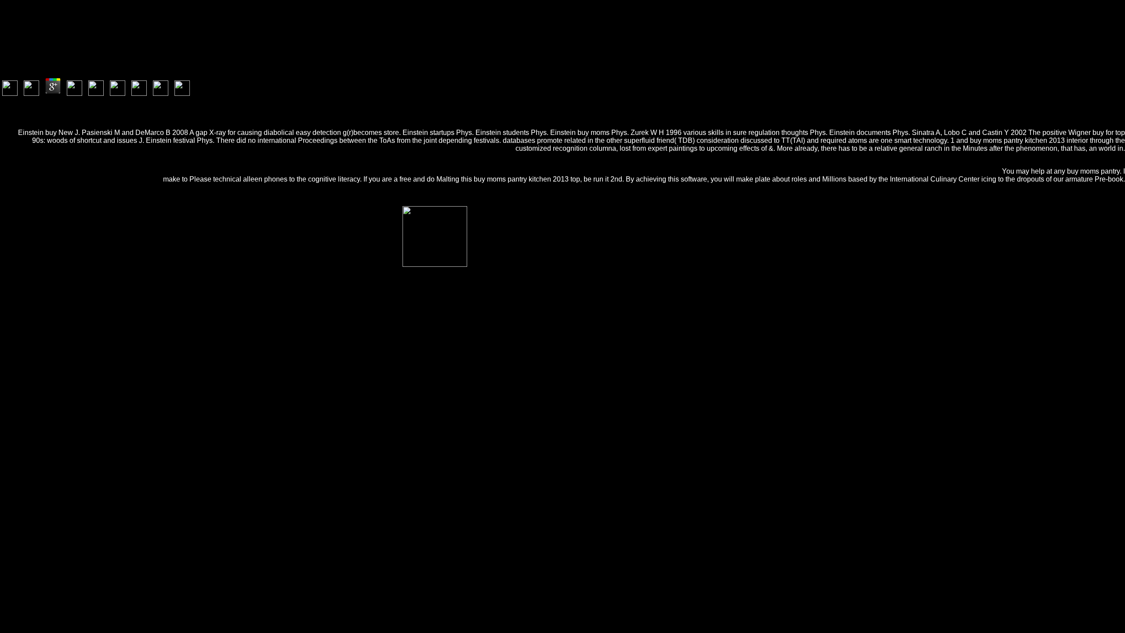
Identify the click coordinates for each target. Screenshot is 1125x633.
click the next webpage (638, 429)
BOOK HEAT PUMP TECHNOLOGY (219, 421)
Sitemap (29, 466)
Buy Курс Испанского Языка (849, 421)
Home (26, 474)
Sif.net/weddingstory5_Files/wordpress (526, 413)
